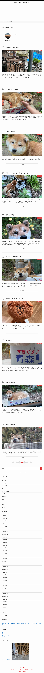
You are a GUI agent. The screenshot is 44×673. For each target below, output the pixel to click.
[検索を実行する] (41, 468)
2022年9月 (5, 572)
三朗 (4, 488)
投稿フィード (4, 633)
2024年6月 (5, 542)
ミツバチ (5, 485)
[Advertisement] (22, 12)
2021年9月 (5, 601)
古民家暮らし (6, 491)
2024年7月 (5, 539)
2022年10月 (5, 569)
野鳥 (4, 507)
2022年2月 (5, 588)
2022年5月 (5, 580)
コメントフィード (5, 635)
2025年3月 (5, 529)
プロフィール (18, 669)
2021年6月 (5, 609)
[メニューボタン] (1, 2)
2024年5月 (5, 545)
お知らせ (5, 480)
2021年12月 (5, 593)
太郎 (4, 493)
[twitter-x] (20, 34)
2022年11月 (5, 566)
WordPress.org (5, 636)
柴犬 (4, 501)
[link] (16, 34)
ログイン (3, 632)
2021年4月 (5, 615)
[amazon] (24, 472)
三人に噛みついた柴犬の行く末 (8, 623)
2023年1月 (5, 561)
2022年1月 (5, 591)
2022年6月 (5, 577)
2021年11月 (5, 596)
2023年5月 (5, 553)
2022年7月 (5, 574)
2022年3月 (5, 585)
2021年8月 (5, 604)
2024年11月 (5, 534)
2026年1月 (5, 515)
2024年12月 (5, 531)
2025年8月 (5, 518)
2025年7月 (5, 520)
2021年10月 (5, 599)
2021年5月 (5, 612)
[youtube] (22, 472)
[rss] (26, 472)
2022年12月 (5, 564)
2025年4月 (5, 526)
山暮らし (5, 496)
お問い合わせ (13, 669)
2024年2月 (5, 547)
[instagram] (22, 34)
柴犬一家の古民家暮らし (22, 2)
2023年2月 (5, 558)
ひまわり (5, 483)
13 (30, 462)
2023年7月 (5, 550)
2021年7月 (5, 607)
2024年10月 (5, 537)
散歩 (4, 499)
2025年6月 (5, 523)
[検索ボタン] (42, 2)
